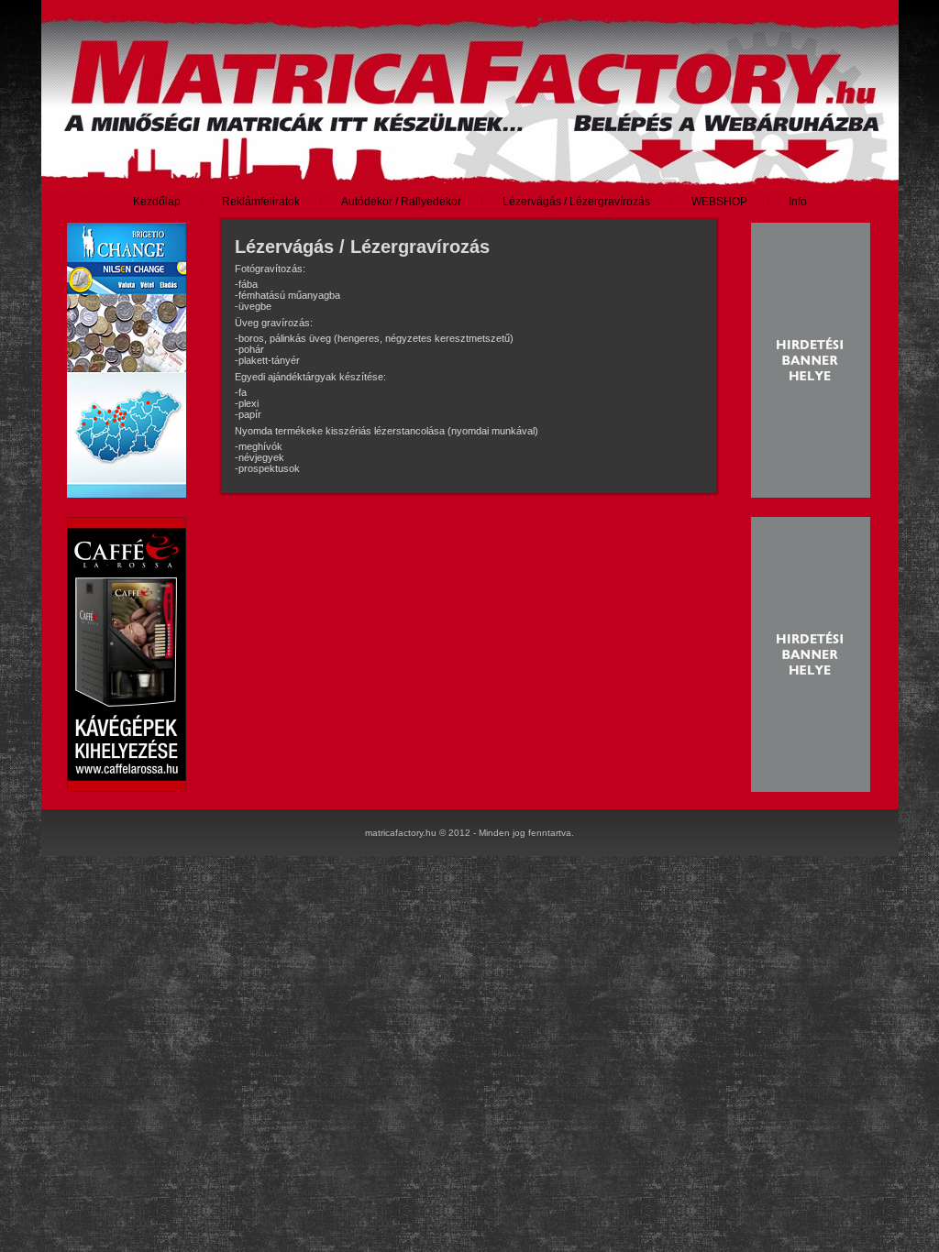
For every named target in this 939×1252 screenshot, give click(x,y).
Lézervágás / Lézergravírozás (362, 246)
